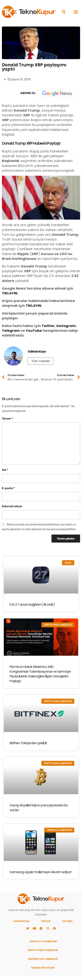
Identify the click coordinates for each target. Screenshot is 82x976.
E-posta (8, 488)
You (29, 330)
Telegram (11, 330)
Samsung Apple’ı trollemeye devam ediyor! (41, 872)
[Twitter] (28, 928)
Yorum (7, 418)
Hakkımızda (21, 921)
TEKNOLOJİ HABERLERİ (43, 941)
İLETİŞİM (67, 921)
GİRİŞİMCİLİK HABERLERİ (43, 959)
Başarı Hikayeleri (43, 968)
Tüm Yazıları (40, 361)
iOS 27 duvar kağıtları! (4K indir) (32, 604)
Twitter (48, 325)
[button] (63, 12)
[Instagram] (48, 928)
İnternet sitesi (12, 506)
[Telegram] (41, 928)
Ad (5, 470)
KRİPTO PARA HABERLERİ (43, 950)
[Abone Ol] (57, 93)
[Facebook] (54, 928)
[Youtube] (34, 928)
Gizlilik (46, 921)
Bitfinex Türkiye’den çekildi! (28, 743)
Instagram (66, 325)
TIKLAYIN (9, 293)
